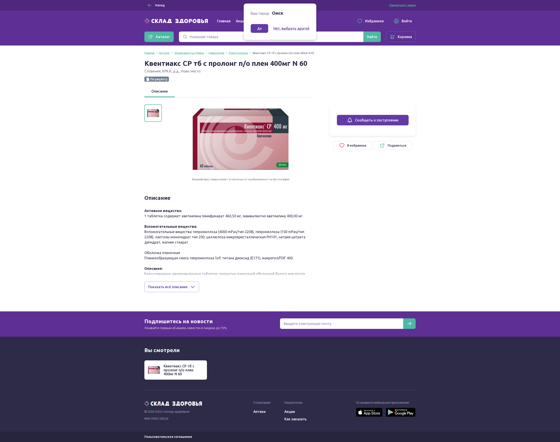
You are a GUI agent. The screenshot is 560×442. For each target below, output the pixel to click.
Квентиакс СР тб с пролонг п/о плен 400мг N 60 (179, 370)
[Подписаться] (409, 323)
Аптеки (259, 412)
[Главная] (177, 21)
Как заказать (295, 419)
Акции (241, 21)
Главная (224, 21)
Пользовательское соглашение (168, 436)
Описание (159, 91)
